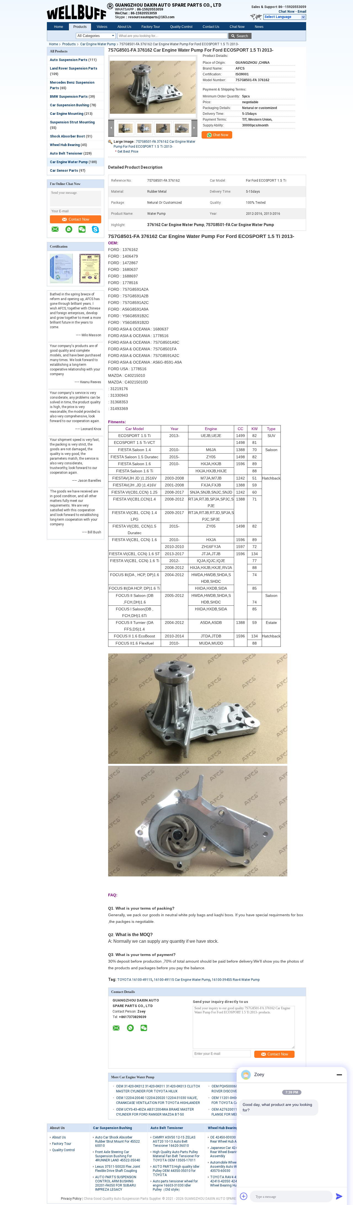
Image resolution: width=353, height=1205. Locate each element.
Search (242, 36)
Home (58, 27)
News (259, 27)
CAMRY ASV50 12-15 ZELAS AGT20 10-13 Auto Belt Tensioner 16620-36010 (174, 1141)
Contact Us (211, 27)
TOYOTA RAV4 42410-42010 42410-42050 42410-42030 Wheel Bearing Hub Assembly (232, 1181)
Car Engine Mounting (66, 114)
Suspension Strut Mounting (72, 122)
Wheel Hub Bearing (65, 145)
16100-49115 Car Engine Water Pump (182, 980)
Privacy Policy (71, 1199)
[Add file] (244, 1196)
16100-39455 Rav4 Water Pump (236, 980)
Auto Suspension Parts (68, 60)
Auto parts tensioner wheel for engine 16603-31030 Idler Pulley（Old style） (175, 1185)
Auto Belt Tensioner (66, 153)
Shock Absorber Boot (67, 136)
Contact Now (79, 219)
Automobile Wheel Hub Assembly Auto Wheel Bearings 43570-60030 (233, 1167)
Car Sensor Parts (64, 171)
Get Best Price (127, 151)
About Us (124, 27)
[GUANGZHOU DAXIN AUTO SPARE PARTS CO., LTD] (81, 11)
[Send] (339, 1196)
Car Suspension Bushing (69, 105)
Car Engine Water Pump (98, 44)
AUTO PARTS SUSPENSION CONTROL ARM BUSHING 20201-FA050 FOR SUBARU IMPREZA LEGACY (115, 1183)
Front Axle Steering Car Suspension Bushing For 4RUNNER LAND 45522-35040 (117, 1156)
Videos (102, 27)
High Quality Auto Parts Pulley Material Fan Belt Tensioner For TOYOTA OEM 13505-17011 (176, 1156)
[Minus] (339, 1074)
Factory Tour (150, 27)
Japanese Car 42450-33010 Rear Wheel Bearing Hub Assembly (231, 1152)
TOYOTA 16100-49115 (134, 980)
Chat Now (287, 12)
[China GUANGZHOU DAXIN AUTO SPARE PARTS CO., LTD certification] (61, 282)
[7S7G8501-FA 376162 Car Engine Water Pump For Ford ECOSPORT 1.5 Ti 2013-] (153, 87)
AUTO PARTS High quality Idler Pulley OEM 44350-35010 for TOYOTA (176, 1171)
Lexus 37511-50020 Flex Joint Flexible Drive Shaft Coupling (117, 1169)
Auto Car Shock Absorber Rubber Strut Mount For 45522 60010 (117, 1141)
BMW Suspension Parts (69, 97)
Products (80, 27)
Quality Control (181, 27)
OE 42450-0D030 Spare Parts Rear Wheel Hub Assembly (232, 1139)
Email (302, 12)
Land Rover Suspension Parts (73, 68)
